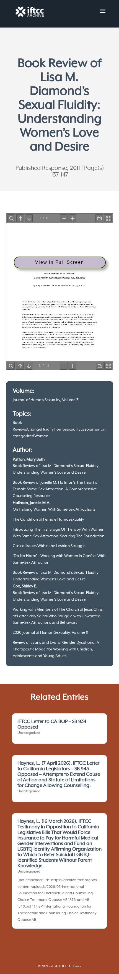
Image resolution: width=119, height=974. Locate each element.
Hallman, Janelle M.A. (31, 503)
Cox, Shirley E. (25, 586)
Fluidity (47, 429)
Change (34, 429)
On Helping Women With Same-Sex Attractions (54, 509)
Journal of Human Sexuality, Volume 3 (45, 400)
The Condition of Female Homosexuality (48, 519)
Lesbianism (90, 429)
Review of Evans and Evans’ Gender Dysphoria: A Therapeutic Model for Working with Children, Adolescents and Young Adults (56, 649)
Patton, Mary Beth (29, 459)
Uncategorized (28, 733)
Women (41, 436)
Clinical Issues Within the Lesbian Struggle (49, 546)
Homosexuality (67, 429)
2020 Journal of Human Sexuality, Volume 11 (50, 632)
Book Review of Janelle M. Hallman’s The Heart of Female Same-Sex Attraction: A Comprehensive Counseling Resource (56, 489)
